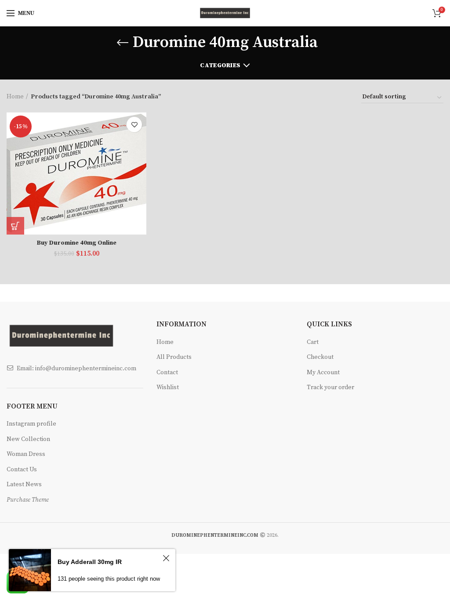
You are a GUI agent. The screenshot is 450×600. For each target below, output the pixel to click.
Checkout (320, 357)
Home (15, 97)
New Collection (28, 439)
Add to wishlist (134, 124)
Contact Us (22, 469)
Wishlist (167, 387)
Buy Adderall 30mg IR (90, 561)
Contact (167, 372)
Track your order (330, 387)
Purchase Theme (28, 500)
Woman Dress (26, 454)
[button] (15, 226)
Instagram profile (31, 424)
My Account (323, 372)
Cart (313, 342)
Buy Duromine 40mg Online (76, 243)
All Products (174, 357)
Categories (220, 65)
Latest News (24, 484)
